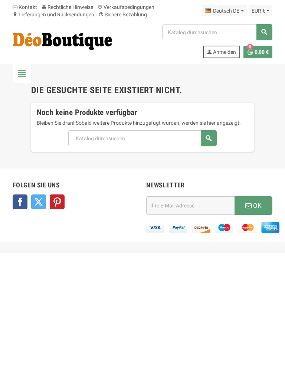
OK (257, 205)
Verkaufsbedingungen (126, 7)
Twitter (38, 201)
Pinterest (57, 201)
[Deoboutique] (62, 41)
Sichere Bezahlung (123, 14)
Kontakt (27, 7)
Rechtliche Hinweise (67, 7)
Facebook (20, 201)
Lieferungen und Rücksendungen (53, 14)
